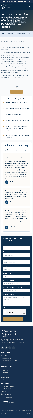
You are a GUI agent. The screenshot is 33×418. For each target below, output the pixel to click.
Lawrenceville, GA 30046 (9, 397)
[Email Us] (2, 391)
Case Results (10, 1)
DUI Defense (4, 372)
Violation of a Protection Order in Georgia (17, 108)
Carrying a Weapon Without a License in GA (18, 120)
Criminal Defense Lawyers (8, 356)
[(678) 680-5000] (2, 386)
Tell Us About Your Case (9, 294)
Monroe (6, 401)
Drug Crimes (4, 370)
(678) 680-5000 (8, 387)
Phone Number (7, 252)
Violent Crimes (5, 377)
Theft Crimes (4, 375)
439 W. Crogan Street (8, 395)
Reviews (16, 1)
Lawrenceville (7, 394)
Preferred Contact (7, 273)
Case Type (5, 266)
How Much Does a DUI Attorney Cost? (16, 102)
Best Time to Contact (8, 280)
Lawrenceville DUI (6, 358)
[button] (29, 6)
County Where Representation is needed (13, 287)
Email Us (5, 391)
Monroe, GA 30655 (8, 404)
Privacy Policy (4, 413)
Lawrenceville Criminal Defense (9, 360)
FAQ (29, 1)
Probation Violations (7, 363)
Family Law (4, 380)
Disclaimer (22, 413)
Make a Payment (22, 1)
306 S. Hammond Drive (9, 402)
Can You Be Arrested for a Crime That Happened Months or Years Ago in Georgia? (16, 128)
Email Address (7, 259)
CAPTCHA (5, 308)
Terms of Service (14, 413)
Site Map (29, 413)
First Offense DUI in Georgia (13, 114)
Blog (4, 1)
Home (2, 33)
